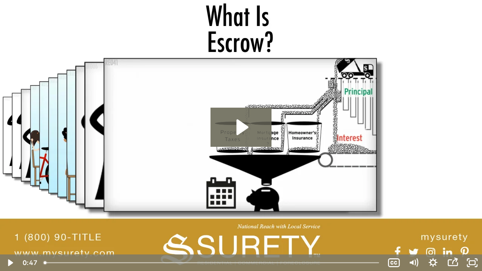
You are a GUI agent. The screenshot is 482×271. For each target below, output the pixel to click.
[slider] (212, 262)
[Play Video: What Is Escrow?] (241, 127)
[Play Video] (10, 262)
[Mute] (413, 262)
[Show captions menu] (394, 262)
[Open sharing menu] (452, 262)
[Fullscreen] (472, 262)
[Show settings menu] (433, 262)
